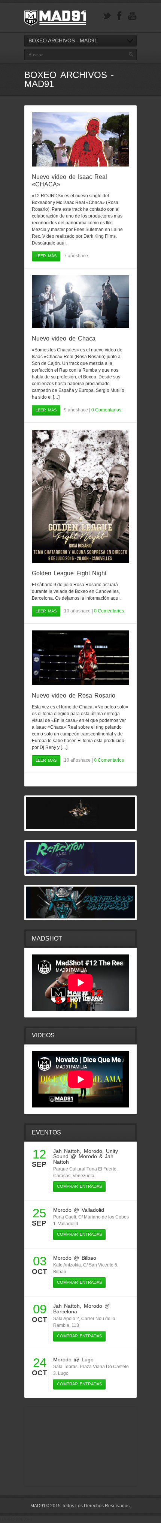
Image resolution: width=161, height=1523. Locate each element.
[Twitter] (106, 16)
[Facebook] (119, 16)
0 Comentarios (106, 410)
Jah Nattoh (66, 1151)
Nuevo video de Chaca (63, 338)
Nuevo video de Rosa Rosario (73, 695)
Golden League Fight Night (69, 573)
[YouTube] (132, 16)
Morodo (93, 1151)
